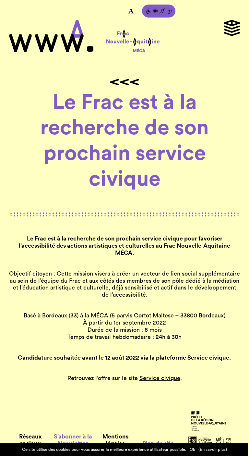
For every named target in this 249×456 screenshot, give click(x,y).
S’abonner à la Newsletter (73, 440)
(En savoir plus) (212, 449)
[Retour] (124, 82)
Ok (192, 449)
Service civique (159, 378)
